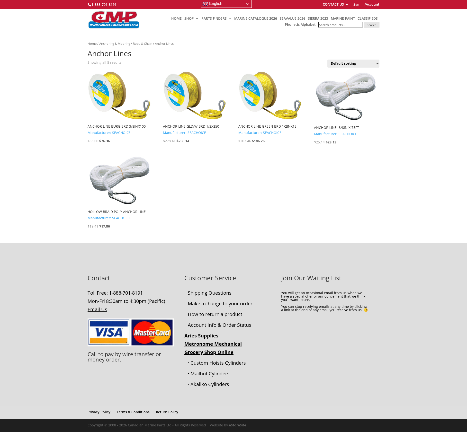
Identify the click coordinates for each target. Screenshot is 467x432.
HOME (176, 19)
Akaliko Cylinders (209, 384)
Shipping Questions (210, 293)
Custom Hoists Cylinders (218, 363)
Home (92, 43)
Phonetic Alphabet (300, 24)
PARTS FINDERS (214, 19)
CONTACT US (333, 5)
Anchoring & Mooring (114, 43)
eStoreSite (237, 425)
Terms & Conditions (133, 412)
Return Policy (167, 412)
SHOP (189, 19)
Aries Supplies (201, 335)
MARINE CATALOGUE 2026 (255, 19)
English (215, 3)
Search (371, 25)
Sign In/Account (366, 5)
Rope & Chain (142, 43)
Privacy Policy (99, 412)
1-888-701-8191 (126, 293)
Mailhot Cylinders (210, 373)
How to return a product (215, 314)
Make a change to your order (220, 303)
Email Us (97, 309)
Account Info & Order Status (219, 325)
